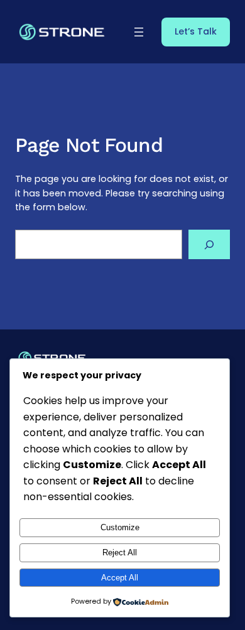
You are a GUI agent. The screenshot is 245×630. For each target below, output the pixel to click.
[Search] (209, 244)
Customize (120, 527)
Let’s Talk (196, 31)
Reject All (119, 552)
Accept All (119, 577)
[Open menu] (138, 32)
